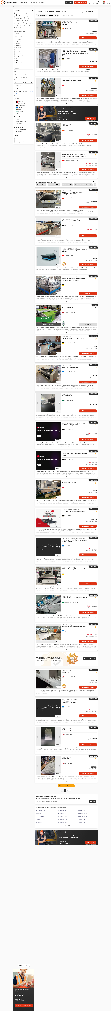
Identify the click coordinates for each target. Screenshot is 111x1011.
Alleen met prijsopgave (21, 77)
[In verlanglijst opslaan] (96, 23)
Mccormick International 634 (83, 185)
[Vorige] (37, 30)
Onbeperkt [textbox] (18, 98)
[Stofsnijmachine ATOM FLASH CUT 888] (48, 489)
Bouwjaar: (16, 79)
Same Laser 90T (67, 185)
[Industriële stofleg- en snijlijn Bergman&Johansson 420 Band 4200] (48, 633)
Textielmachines (21, 13)
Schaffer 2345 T (82, 819)
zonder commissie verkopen (23, 1005)
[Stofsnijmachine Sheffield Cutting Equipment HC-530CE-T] (48, 30)
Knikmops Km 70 (82, 810)
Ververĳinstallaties (54, 185)
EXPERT (18, 47)
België (20, 101)
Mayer (18, 53)
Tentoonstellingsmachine (23, 121)
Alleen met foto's (21, 138)
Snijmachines (22, 15)
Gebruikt (19, 123)
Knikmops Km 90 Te (83, 816)
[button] (108, 2)
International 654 (62, 819)
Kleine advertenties (22, 129)
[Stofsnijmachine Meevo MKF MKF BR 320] (48, 374)
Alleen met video (21, 140)
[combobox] (23, 98)
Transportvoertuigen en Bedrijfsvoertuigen (22, 21)
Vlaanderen (21, 103)
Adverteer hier (24, 965)
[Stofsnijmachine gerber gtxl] (48, 765)
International (39, 822)
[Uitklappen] (66, 46)
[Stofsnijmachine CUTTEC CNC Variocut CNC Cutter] (48, 345)
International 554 (62, 813)
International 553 (62, 810)
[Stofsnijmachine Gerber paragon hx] (48, 736)
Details (88, 324)
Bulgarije (21, 111)
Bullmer (18, 45)
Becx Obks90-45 (40, 810)
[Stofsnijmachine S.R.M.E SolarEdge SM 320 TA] (48, 87)
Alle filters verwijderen (66, 15)
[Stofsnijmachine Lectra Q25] (48, 679)
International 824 (62, 822)
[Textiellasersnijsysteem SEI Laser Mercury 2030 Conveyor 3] (48, 575)
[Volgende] (59, 30)
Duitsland (21, 105)
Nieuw (18, 119)
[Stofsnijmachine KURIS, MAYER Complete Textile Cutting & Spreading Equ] (48, 199)
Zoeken (70, 2)
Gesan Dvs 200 (40, 819)
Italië (20, 109)
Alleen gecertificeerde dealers (24, 142)
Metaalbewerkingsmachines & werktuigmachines (23, 17)
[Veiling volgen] (96, 308)
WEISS (18, 61)
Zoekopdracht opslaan (66, 786)
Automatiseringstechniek (24, 25)
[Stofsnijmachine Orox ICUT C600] (48, 403)
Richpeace (19, 55)
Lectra (18, 39)
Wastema (19, 62)
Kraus (18, 51)
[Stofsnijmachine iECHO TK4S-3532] (48, 314)
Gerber (18, 41)
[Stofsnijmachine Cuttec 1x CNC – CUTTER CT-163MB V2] (48, 604)
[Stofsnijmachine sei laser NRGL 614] (48, 132)
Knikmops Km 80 (82, 813)
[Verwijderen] (46, 15)
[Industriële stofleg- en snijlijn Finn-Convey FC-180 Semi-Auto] (48, 228)
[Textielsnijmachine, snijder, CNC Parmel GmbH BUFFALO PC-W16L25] (48, 518)
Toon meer (67, 825)
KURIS (18, 43)
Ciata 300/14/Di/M (41, 813)
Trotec (18, 59)
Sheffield (19, 57)
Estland (20, 107)
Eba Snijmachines (41, 816)
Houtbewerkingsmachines (24, 24)
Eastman (19, 49)
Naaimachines (41, 185)
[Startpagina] (13, 6)
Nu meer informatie (89, 659)
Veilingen (19, 131)
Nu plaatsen (90, 118)
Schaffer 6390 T (82, 822)
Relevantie (90, 11)
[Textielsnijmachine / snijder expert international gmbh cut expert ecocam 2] (48, 256)
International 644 (62, 816)
